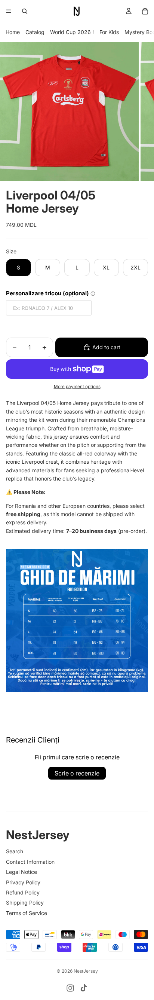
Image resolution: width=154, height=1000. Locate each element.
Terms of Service (26, 913)
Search (14, 851)
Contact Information (30, 862)
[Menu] (8, 11)
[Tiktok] (83, 988)
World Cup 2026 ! (72, 32)
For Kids (109, 32)
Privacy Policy (23, 882)
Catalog (34, 32)
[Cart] (145, 11)
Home (13, 32)
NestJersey (86, 971)
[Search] (24, 11)
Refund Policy (23, 892)
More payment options (77, 386)
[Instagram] (70, 988)
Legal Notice (21, 872)
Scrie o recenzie (77, 773)
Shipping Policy (25, 902)
